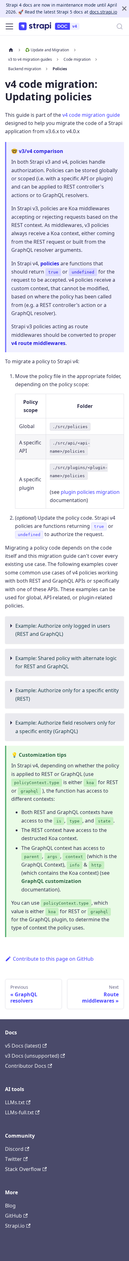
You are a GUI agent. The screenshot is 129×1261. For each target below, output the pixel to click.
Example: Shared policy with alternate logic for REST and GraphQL (66, 662)
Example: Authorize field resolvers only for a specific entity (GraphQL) (65, 726)
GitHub (13, 1215)
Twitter (13, 1159)
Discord (14, 1148)
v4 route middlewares (38, 343)
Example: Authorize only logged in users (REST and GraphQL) (62, 629)
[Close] (124, 8)
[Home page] (11, 50)
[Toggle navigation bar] (9, 26)
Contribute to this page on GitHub (53, 958)
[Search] (119, 26)
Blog (10, 1205)
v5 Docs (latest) (23, 1045)
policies (49, 263)
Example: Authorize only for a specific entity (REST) (67, 694)
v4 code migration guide (91, 114)
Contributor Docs (25, 1065)
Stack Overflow (23, 1169)
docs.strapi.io (103, 12)
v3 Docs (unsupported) (32, 1055)
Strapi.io (15, 1225)
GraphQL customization (51, 881)
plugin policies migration (90, 492)
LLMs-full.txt (19, 1112)
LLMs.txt (15, 1102)
